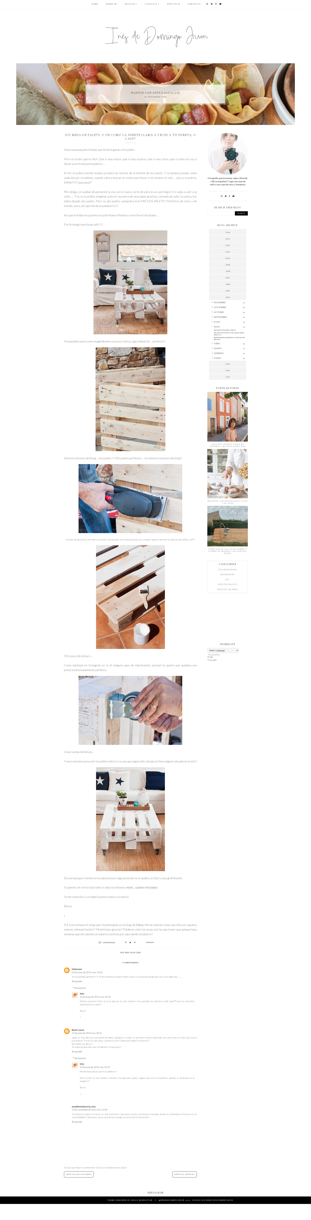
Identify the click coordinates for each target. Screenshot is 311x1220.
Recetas (130, 4)
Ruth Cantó (78, 1030)
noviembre (220, 307)
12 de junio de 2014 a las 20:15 (87, 1033)
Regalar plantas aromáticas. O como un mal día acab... (229, 338)
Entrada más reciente (79, 1174)
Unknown (77, 969)
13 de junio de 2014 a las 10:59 (95, 1067)
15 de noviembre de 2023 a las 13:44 (89, 1109)
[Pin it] (134, 942)
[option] (155, 94)
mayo (217, 326)
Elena (139, 925)
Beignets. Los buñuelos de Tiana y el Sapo (227, 502)
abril (217, 343)
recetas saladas (227, 589)
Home (95, 4)
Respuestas (80, 987)
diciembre (220, 302)
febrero (219, 353)
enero (217, 358)
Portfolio (173, 4)
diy (228, 579)
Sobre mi (111, 4)
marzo (217, 348)
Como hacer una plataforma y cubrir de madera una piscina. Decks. (227, 551)
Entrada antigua (184, 1174)
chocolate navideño (155, 92)
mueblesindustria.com (84, 1106)
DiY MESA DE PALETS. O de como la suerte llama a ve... (229, 334)
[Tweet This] (130, 942)
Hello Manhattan (141, 1200)
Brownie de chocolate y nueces (225, 330)
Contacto (194, 4)
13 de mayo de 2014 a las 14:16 (87, 972)
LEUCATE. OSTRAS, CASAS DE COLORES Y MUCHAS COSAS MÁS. (227, 445)
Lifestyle (151, 4)
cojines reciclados (146, 887)
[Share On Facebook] (125, 942)
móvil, (130, 887)
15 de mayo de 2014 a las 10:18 (95, 996)
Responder (77, 981)
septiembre (220, 317)
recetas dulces (227, 584)
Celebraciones (227, 569)
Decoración (227, 574)
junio (217, 321)
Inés (82, 993)
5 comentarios (108, 942)
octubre (219, 312)
